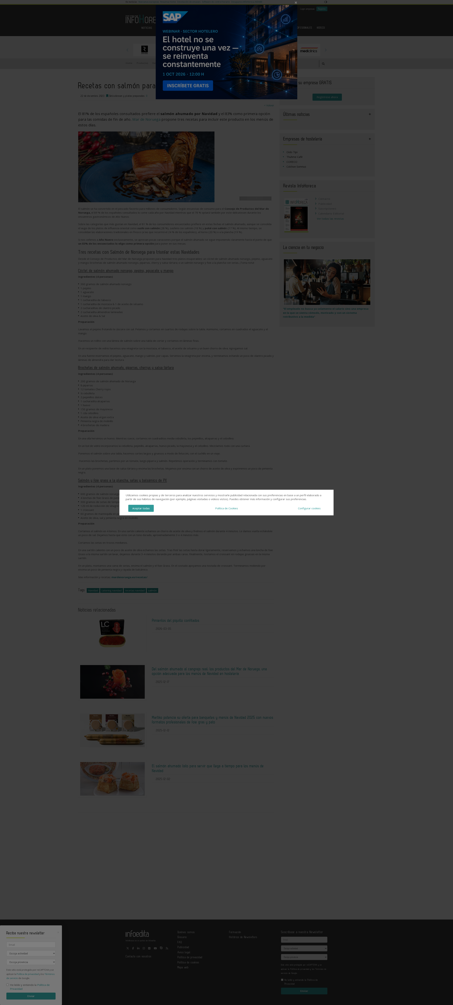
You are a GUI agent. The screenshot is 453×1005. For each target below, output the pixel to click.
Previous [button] (127, 50)
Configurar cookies (309, 508)
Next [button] (325, 50)
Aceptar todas (141, 508)
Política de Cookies (226, 508)
